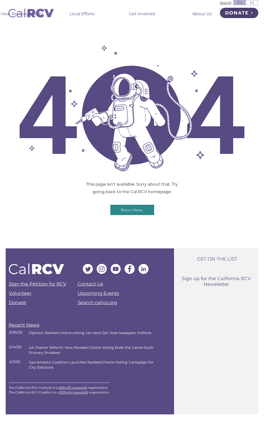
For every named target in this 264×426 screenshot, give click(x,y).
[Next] (84, 335)
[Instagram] (102, 269)
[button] (82, 11)
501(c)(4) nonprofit (74, 392)
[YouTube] (116, 269)
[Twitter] (88, 269)
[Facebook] (130, 269)
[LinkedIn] (143, 269)
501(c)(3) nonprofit (73, 388)
